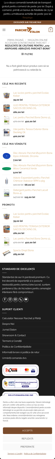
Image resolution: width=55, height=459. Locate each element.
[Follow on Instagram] (10, 299)
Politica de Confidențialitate (16, 346)
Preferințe (27, 446)
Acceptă (27, 430)
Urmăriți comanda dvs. (14, 358)
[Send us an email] (15, 299)
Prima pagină (15, 40)
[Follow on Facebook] (4, 299)
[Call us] (20, 299)
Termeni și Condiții (14, 454)
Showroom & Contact (14, 335)
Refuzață (27, 438)
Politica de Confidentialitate (35, 454)
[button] (4, 29)
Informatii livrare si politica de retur (20, 352)
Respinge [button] (28, 17)
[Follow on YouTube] (26, 299)
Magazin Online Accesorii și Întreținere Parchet (26, 41)
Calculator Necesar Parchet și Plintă (21, 318)
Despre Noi (8, 324)
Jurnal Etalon (9, 329)
